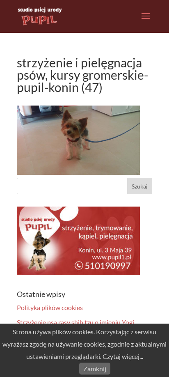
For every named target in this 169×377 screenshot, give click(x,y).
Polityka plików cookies (50, 307)
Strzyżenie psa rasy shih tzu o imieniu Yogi (75, 322)
